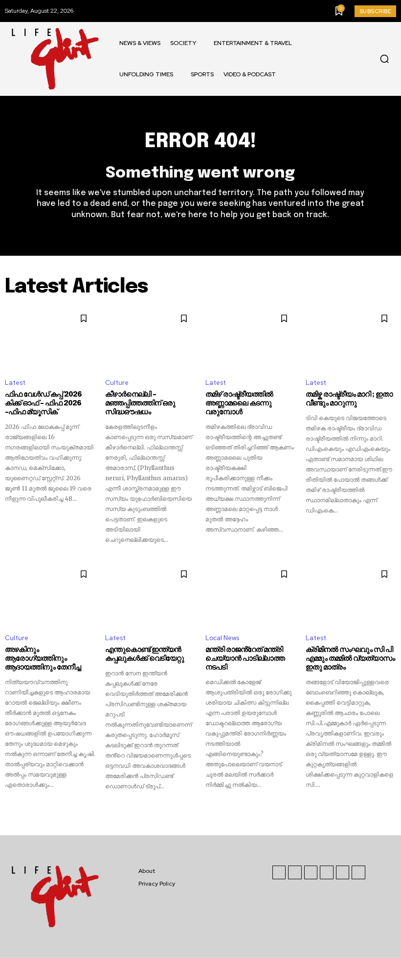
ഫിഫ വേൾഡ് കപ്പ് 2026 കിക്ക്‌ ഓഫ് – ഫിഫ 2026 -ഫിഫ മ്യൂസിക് (43, 403)
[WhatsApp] (358, 872)
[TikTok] (311, 872)
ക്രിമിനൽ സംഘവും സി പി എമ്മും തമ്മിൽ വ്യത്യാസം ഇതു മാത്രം (350, 658)
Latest (15, 383)
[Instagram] (295, 872)
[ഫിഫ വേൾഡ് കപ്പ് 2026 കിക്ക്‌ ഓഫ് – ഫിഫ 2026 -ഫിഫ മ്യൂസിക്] (50, 338)
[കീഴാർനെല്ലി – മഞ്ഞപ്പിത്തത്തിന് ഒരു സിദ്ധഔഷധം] (150, 338)
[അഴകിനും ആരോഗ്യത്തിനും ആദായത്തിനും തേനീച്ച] (50, 594)
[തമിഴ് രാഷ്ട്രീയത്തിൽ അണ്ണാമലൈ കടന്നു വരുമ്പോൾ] (250, 338)
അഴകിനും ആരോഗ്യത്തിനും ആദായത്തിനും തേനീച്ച (43, 658)
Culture (117, 383)
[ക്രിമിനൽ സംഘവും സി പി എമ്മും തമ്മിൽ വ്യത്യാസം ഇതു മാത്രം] (351, 594)
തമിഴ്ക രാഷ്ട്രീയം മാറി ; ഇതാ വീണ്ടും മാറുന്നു (349, 399)
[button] (384, 58)
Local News (222, 638)
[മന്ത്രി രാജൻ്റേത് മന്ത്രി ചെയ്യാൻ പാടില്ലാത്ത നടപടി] (250, 594)
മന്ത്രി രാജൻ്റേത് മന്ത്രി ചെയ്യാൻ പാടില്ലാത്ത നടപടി (245, 658)
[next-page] (390, 808)
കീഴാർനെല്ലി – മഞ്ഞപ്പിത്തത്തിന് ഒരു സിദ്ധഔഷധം (140, 403)
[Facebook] (279, 872)
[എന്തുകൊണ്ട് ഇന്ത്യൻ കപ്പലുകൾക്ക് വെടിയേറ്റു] (150, 594)
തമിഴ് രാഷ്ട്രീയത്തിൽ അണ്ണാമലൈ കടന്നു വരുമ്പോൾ (239, 403)
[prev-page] (11, 808)
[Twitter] (343, 872)
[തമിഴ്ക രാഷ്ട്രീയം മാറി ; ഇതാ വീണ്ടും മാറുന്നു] (351, 338)
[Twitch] (327, 872)
